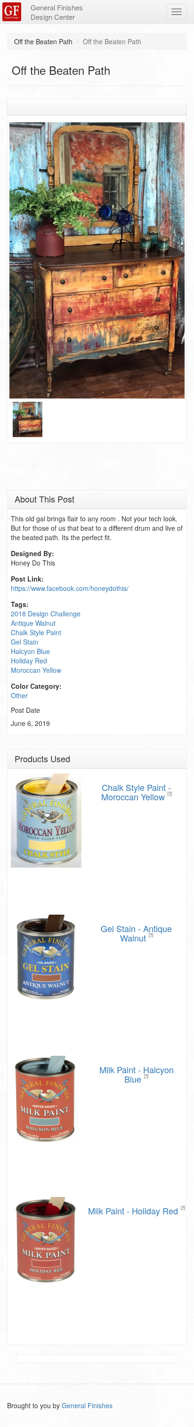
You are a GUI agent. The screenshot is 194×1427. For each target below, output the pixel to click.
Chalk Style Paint (36, 632)
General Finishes (87, 1405)
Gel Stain (24, 641)
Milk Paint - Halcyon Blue (136, 1074)
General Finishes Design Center (57, 12)
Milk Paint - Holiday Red (133, 1210)
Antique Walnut (33, 623)
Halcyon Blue (30, 651)
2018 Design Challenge (46, 613)
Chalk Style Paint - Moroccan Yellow (136, 792)
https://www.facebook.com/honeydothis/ (70, 588)
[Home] (13, 11)
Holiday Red (29, 660)
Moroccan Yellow (36, 670)
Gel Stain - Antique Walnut (136, 933)
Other (19, 695)
